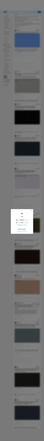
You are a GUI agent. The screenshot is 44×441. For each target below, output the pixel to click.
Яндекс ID (22, 219)
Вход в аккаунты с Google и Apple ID (22, 231)
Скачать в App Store (22, 229)
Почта (22, 222)
